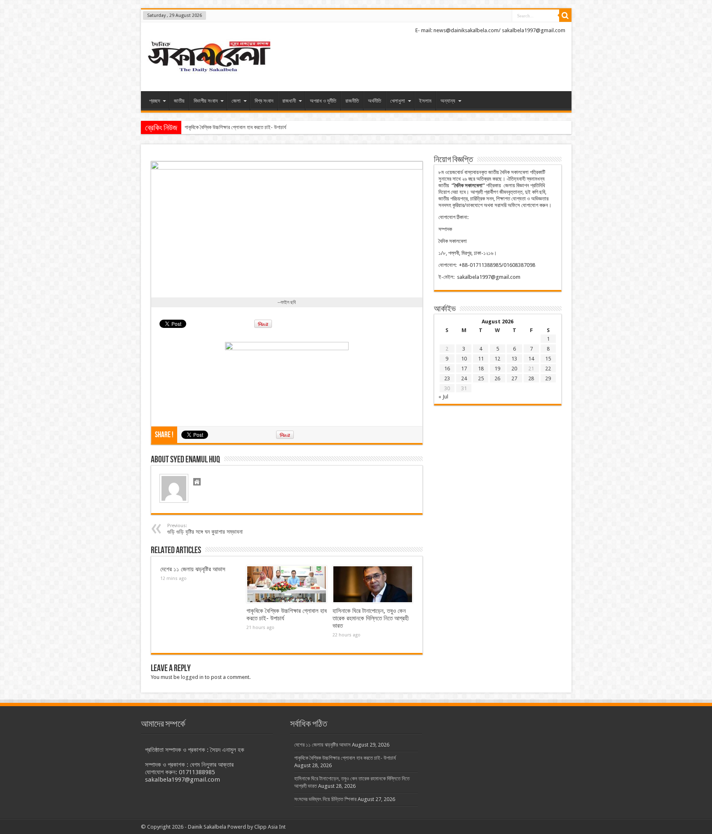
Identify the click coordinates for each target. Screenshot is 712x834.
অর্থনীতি (374, 101)
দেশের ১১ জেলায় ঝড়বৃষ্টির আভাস (192, 569)
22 (548, 368)
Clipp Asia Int (270, 827)
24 (464, 378)
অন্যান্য (447, 101)
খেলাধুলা (397, 101)
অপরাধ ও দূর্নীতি (323, 101)
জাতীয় (179, 101)
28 (531, 378)
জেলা (236, 101)
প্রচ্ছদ (154, 101)
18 (481, 368)
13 (514, 359)
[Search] (565, 15)
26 (497, 378)
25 (481, 378)
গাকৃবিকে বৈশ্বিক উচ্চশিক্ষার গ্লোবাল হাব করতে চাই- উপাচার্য (345, 758)
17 (464, 368)
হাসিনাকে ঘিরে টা (199, 127)
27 (514, 378)
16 (447, 368)
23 (447, 378)
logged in (192, 677)
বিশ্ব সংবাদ (264, 101)
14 (531, 359)
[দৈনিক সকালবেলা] (209, 57)
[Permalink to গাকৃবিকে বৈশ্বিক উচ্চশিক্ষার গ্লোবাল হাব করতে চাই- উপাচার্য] (286, 584)
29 (548, 378)
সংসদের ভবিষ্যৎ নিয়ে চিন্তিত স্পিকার (325, 799)
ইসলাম (425, 101)
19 (497, 368)
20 (514, 368)
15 (548, 359)
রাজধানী (289, 101)
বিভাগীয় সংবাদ (206, 101)
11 (481, 359)
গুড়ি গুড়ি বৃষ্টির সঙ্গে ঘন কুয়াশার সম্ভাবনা (205, 529)
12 (497, 359)
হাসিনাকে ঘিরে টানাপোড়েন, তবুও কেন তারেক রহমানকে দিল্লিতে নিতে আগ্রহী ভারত (371, 618)
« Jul (443, 396)
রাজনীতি (352, 101)
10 (464, 359)
